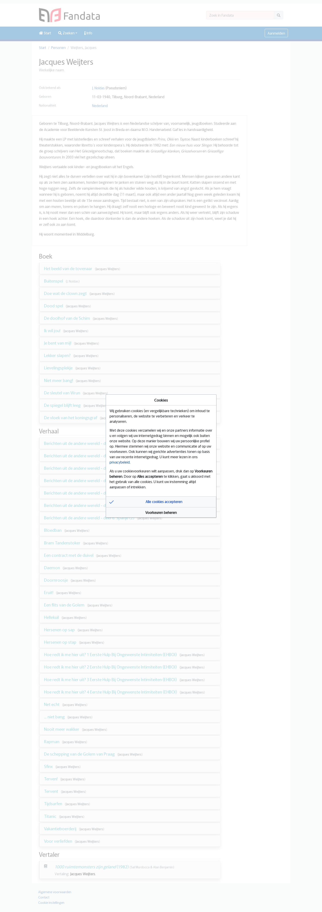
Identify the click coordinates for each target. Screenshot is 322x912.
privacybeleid (120, 462)
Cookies (161, 400)
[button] (161, 502)
